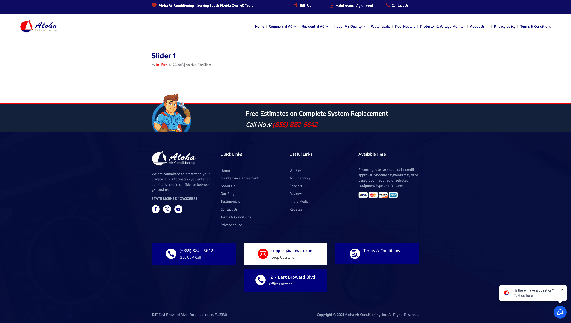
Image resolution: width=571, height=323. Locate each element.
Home (259, 26)
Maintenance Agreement (354, 6)
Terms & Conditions (535, 26)
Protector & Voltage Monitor (442, 26)
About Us (477, 26)
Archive (191, 65)
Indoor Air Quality (348, 26)
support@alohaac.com (292, 250)
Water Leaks (380, 26)
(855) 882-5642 (295, 124)
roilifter (161, 65)
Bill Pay (305, 5)
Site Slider (204, 65)
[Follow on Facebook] (156, 209)
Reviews (296, 194)
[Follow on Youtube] (178, 209)
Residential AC (313, 26)
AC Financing (300, 178)
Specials (296, 186)
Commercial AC (280, 26)
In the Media (299, 201)
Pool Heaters (405, 26)
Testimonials (230, 201)
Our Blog (227, 194)
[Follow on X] (167, 209)
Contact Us (400, 5)
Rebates (296, 209)
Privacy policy (504, 26)
